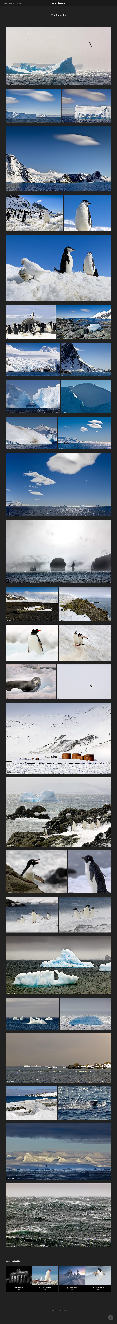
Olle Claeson (58, 3)
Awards (11, 3)
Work (5, 3)
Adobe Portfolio (62, 1311)
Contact (19, 3)
